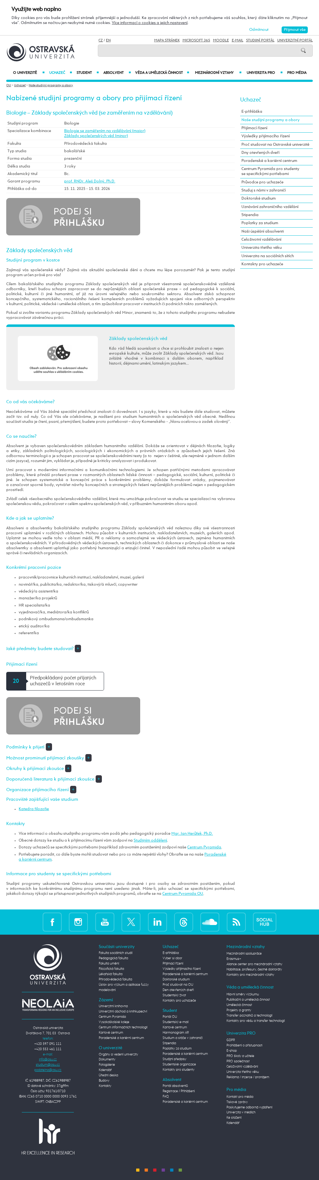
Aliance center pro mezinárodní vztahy (254, 964)
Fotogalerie (107, 1065)
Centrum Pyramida (204, 847)
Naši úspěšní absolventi (262, 231)
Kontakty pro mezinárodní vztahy (250, 975)
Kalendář (105, 1070)
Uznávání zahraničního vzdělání (269, 207)
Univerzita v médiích (240, 1112)
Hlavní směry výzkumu (242, 994)
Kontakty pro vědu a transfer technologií (255, 1021)
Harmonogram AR (176, 1033)
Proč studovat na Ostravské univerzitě (275, 145)
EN (108, 40)
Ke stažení (233, 1118)
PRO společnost (238, 1061)
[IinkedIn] (157, 922)
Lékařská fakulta (110, 974)
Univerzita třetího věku (261, 248)
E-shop (231, 1051)
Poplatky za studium (259, 223)
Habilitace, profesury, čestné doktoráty (254, 969)
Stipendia (250, 215)
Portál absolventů (175, 1086)
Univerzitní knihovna (113, 1006)
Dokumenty (107, 1059)
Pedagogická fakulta (113, 958)
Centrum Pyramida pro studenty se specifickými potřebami (270, 171)
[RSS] (236, 922)
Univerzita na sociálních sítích (267, 256)
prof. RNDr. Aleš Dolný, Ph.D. (89, 181)
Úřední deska (108, 1075)
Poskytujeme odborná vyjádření (249, 1107)
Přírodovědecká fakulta (115, 979)
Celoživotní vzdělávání (261, 240)
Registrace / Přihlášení (179, 1091)
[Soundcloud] (209, 922)
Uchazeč (60, 73)
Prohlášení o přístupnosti (244, 1045)
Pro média (297, 73)
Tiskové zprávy (237, 1102)
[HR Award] (47, 1136)
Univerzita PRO (265, 73)
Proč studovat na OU (178, 985)
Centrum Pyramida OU (182, 894)
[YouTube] (104, 922)
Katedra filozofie (34, 809)
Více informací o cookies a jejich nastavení (150, 23)
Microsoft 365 (196, 40)
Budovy (104, 1081)
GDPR (230, 1040)
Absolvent (117, 73)
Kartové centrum (111, 1033)
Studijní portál (260, 40)
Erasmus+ (233, 959)
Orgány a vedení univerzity (118, 1054)
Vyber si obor (172, 958)
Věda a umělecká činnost (162, 73)
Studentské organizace (179, 1064)
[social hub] (264, 922)
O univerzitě (28, 73)
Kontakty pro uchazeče (262, 264)
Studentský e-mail (175, 1022)
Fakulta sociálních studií (115, 953)
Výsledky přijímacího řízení (265, 136)
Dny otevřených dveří (260, 153)
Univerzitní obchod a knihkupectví (123, 1011)
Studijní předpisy (174, 1059)
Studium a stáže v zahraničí (182, 1038)
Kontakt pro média (239, 1097)
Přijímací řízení (254, 128)
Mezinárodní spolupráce (244, 954)
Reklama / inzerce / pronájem (247, 1077)
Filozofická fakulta (111, 969)
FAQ (166, 1096)
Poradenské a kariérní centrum (269, 161)
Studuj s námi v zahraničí (263, 190)
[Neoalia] (47, 1005)
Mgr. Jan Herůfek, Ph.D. (192, 834)
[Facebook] (52, 922)
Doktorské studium (258, 198)
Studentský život (174, 995)
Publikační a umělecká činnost (248, 1000)
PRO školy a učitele (240, 1056)
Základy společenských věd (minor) (96, 136)
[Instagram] (78, 922)
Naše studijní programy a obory (51, 85)
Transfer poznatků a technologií (249, 1015)
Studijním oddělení (150, 840)
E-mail (237, 40)
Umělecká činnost (239, 1005)
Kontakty (105, 1086)
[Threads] (183, 922)
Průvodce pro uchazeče (262, 182)
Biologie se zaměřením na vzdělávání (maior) (104, 131)
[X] (130, 922)
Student (88, 73)
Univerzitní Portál (295, 40)
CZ (100, 40)
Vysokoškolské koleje (114, 1022)
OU (8, 85)
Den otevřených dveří (178, 990)
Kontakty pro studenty (178, 1070)
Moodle (221, 40)
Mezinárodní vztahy (218, 73)
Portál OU (170, 1017)
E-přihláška (251, 112)
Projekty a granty (238, 1010)
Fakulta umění (109, 963)
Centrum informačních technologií (123, 1027)
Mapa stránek (167, 40)
